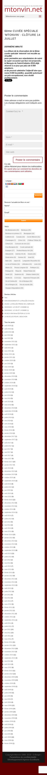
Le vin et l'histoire (12, 264)
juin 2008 (7, 731)
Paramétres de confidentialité (23, 757)
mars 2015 (7, 496)
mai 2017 (7, 452)
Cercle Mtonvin (33, 237)
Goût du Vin (20, 254)
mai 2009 (7, 699)
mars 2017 (7, 458)
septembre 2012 (9, 585)
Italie (8, 261)
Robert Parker (29, 271)
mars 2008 (7, 740)
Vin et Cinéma (11, 281)
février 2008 (8, 743)
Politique (34, 267)
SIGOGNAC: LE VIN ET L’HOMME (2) (16, 307)
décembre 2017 (9, 436)
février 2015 (8, 500)
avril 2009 (7, 702)
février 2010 (8, 671)
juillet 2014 (8, 519)
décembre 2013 (9, 541)
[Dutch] (14, 184)
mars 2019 (7, 405)
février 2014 (8, 534)
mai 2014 (7, 525)
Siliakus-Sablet (32, 274)
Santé (8, 274)
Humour (22, 257)
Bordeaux (26, 230)
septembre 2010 (9, 658)
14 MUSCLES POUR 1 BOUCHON (15, 316)
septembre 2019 (9, 386)
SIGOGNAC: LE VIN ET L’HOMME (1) (16, 310)
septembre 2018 (9, 411)
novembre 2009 (9, 680)
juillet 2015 (8, 487)
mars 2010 (7, 667)
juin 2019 (7, 395)
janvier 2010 (8, 674)
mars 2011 (7, 639)
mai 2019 (7, 398)
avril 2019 (7, 401)
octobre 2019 (8, 382)
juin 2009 (7, 696)
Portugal (9, 271)
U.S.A (17, 278)
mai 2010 (7, 661)
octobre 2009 (8, 683)
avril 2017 (7, 455)
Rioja (18, 271)
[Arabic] (20, 184)
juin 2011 (7, 629)
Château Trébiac (34, 240)
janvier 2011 (8, 645)
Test (5, 298)
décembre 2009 (9, 677)
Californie (9, 237)
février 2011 (8, 642)
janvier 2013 (8, 576)
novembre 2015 (9, 474)
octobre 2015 (8, 477)
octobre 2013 (8, 547)
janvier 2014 (8, 538)
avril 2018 (7, 424)
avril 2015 (7, 493)
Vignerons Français (31, 278)
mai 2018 (7, 420)
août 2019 (7, 389)
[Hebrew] (7, 186)
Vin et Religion (11, 284)
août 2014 (7, 515)
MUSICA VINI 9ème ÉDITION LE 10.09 (17, 313)
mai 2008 (7, 734)
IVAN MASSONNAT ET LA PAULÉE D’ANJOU (19, 301)
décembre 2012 (9, 579)
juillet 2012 (8, 591)
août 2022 (7, 329)
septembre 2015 (9, 481)
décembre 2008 (9, 715)
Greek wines (10, 257)
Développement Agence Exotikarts (23, 760)
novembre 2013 (9, 544)
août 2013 (7, 553)
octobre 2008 (8, 721)
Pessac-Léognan (21, 267)
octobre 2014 (8, 509)
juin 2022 (7, 335)
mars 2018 (7, 427)
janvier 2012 (8, 610)
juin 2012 (7, 595)
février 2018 (8, 430)
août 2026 (7, 326)
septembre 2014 (9, 512)
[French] (7, 184)
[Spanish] (12, 184)
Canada (20, 237)
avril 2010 (7, 664)
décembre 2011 (9, 614)
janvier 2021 (8, 357)
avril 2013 (7, 566)
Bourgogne (29, 233)
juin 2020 (7, 363)
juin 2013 (7, 560)
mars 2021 (7, 351)
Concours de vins (22, 244)
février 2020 (8, 370)
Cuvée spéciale (26, 247)
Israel (31, 257)
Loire (37, 264)
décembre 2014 (9, 503)
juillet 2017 (8, 446)
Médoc (8, 267)
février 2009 (8, 709)
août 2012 (7, 588)
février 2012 (8, 607)
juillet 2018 (8, 417)
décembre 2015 (9, 471)
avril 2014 (7, 528)
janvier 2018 (8, 433)
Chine (21, 240)
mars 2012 (7, 604)
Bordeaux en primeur (13, 233)
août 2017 (7, 443)
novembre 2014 (9, 506)
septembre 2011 (9, 620)
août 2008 (7, 724)
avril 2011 (7, 636)
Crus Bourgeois (11, 247)
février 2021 (8, 354)
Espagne (9, 250)
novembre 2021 (9, 341)
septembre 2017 (9, 439)
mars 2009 (7, 705)
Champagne (10, 240)
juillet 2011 (8, 626)
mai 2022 (7, 338)
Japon (17, 261)
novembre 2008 (9, 718)
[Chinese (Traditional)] (22, 184)
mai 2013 (7, 563)
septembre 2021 (9, 344)
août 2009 (7, 690)
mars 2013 (7, 569)
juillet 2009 (8, 693)
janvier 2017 (8, 465)
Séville (8, 278)
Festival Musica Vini (25, 250)
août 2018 (7, 414)
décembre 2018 (9, 408)
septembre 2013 (9, 550)
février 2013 (8, 572)
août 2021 (7, 348)
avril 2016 (7, 468)
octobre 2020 (8, 360)
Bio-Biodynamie (12, 230)
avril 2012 (7, 601)
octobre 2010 (8, 655)
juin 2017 (7, 449)
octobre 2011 (8, 617)
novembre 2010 (9, 652)
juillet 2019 (8, 392)
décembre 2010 (9, 648)
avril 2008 (7, 737)
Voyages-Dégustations (14, 288)
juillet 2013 (8, 557)
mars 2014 (7, 531)
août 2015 (7, 484)
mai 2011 (7, 633)
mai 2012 (7, 598)
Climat (9, 244)
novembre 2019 (9, 379)
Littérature (27, 264)
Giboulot (9, 254)
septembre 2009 (9, 686)
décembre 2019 (9, 376)
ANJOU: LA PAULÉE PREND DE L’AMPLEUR (19, 304)
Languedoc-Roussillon (31, 261)
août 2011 (7, 623)
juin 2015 (7, 490)
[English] (9, 184)
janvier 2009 (8, 712)
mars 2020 (7, 367)
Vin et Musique (25, 281)
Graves (32, 254)
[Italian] (17, 184)
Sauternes (19, 274)
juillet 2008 (8, 727)
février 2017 (8, 462)
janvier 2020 (8, 373)
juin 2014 (7, 522)
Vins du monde (26, 284)
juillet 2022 (8, 332)
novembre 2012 (9, 582)
